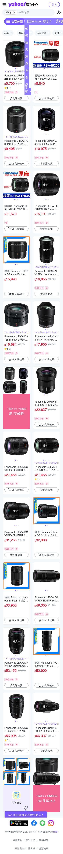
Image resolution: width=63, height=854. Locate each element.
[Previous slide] (5, 54)
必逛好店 (26, 64)
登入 (54, 4)
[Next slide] (57, 54)
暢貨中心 (26, 36)
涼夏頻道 (26, 57)
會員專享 (26, 78)
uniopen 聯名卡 (41, 21)
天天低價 (26, 50)
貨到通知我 (16, 98)
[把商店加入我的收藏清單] (26, 808)
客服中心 (17, 840)
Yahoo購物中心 (23, 4)
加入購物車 (48, 98)
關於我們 (30, 840)
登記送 (26, 29)
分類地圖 (43, 848)
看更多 (26, 91)
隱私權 (31, 848)
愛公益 (26, 85)
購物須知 (43, 840)
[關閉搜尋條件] (14, 12)
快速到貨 (26, 43)
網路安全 (19, 848)
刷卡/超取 (27, 71)
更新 (55, 831)
